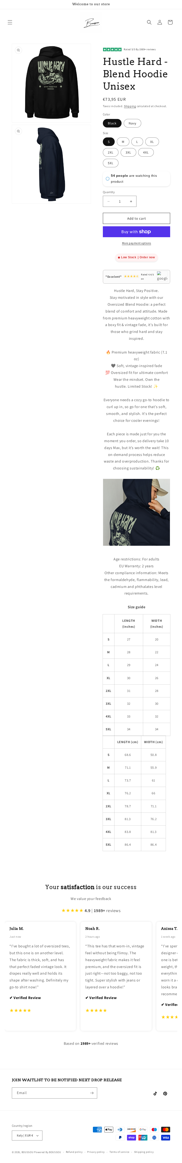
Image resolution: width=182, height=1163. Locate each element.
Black (112, 123)
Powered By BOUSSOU (47, 1152)
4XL (146, 152)
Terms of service (119, 1152)
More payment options (136, 243)
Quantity (109, 192)
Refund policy (74, 1152)
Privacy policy (96, 1152)
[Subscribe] (91, 1093)
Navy (132, 123)
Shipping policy (144, 1152)
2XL (111, 152)
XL (152, 142)
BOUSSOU (28, 1152)
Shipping (130, 106)
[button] (10, 22)
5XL (111, 163)
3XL (128, 152)
